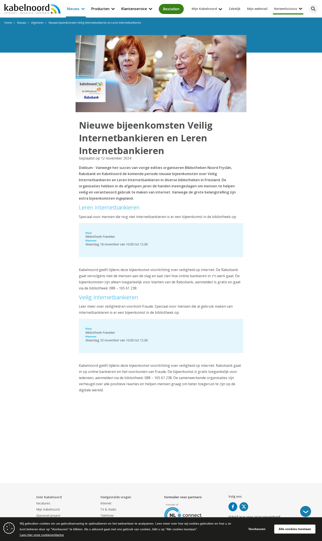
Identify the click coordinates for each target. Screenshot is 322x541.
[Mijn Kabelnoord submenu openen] (320, 3)
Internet (105, 503)
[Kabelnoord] (32, 9)
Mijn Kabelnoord (48, 509)
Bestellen (171, 9)
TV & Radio (108, 509)
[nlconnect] (183, 513)
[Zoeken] (313, 8)
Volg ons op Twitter (243, 506)
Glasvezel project (48, 515)
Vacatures (43, 503)
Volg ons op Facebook (232, 506)
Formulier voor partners (183, 497)
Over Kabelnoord (49, 497)
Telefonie (107, 515)
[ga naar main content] (305, 511)
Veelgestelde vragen (115, 497)
